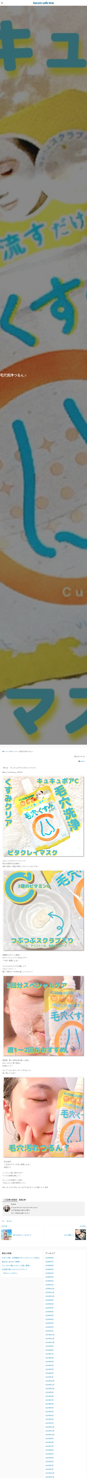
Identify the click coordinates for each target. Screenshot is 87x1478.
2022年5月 (49, 1454)
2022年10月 (49, 1435)
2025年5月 (49, 1315)
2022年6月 (49, 1450)
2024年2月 (49, 1373)
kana (82, 761)
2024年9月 (49, 1346)
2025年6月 (49, 1312)
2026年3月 (49, 1277)
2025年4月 (49, 1319)
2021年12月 (49, 1473)
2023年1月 (49, 1423)
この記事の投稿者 (10, 1200)
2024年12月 (49, 1335)
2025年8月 (49, 1304)
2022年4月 (49, 1458)
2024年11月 (49, 1339)
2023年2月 (49, 1419)
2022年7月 (49, 1446)
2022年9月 (49, 1439)
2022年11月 (49, 1431)
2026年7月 (49, 1262)
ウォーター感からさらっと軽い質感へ (16, 1266)
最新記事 (22, 1200)
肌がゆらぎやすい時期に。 (12, 1262)
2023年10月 (49, 1389)
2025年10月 (49, 1296)
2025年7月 (49, 1308)
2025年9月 (49, 1300)
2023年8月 (49, 1396)
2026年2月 (49, 1281)
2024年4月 (49, 1365)
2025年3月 (49, 1323)
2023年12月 (49, 1381)
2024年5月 (49, 1362)
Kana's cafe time (43, 2)
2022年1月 (49, 1469)
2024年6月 (49, 1358)
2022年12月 (49, 1427)
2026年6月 (49, 1266)
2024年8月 (49, 1350)
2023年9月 (49, 1392)
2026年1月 (49, 1285)
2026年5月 (49, 1269)
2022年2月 (49, 1465)
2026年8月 (49, 1258)
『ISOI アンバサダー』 (10, 1273)
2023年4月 (49, 1412)
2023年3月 (49, 1416)
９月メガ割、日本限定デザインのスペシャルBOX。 (21, 1258)
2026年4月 (49, 1273)
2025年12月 (49, 1289)
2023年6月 (49, 1404)
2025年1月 (49, 1331)
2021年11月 (49, 1477)
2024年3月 (49, 1369)
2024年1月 (49, 1377)
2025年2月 (49, 1327)
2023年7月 (49, 1400)
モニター (9, 1221)
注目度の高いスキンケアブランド (14, 1269)
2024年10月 (49, 1342)
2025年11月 (49, 1292)
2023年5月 (49, 1408)
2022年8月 (49, 1442)
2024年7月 (49, 1354)
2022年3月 (49, 1462)
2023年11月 (49, 1385)
